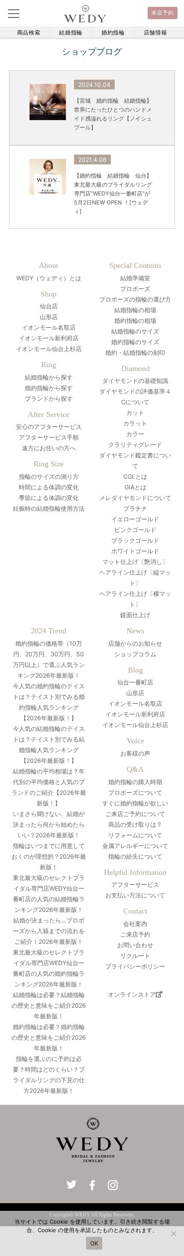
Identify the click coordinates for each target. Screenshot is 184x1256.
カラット (135, 423)
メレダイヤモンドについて (135, 497)
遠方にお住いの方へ (49, 447)
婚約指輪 (113, 32)
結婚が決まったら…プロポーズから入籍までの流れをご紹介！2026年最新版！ (49, 931)
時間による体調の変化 (49, 487)
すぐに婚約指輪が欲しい (135, 803)
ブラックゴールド (135, 540)
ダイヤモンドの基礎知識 (135, 380)
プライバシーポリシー (135, 966)
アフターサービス (135, 884)
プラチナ (135, 508)
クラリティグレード (135, 444)
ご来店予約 (135, 934)
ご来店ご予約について (135, 813)
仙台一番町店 (135, 682)
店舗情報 (155, 32)
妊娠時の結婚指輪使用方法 (49, 508)
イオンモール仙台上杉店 (49, 348)
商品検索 (29, 32)
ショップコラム (135, 654)
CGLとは (135, 476)
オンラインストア (132, 994)
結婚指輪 (71, 32)
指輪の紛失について (135, 856)
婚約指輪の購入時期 (135, 781)
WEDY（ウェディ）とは (48, 278)
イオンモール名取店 (49, 327)
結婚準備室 (135, 278)
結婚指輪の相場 (135, 309)
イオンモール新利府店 (49, 338)
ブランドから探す (49, 398)
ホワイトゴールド (135, 551)
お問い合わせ (135, 944)
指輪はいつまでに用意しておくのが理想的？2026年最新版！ (49, 856)
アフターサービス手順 (49, 437)
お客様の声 (135, 753)
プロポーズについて (135, 792)
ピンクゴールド (135, 529)
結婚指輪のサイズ (135, 331)
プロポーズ (135, 288)
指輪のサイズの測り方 (49, 476)
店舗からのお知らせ (135, 643)
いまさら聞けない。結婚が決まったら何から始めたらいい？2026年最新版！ (49, 824)
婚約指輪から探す (49, 387)
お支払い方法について (135, 895)
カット (135, 412)
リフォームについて (135, 835)
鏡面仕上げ (135, 614)
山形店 (49, 316)
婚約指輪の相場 (135, 320)
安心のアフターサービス (49, 426)
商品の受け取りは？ (135, 824)
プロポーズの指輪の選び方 (135, 299)
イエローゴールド (135, 519)
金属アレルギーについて (135, 845)
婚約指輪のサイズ (135, 341)
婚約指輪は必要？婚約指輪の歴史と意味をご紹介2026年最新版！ (49, 1037)
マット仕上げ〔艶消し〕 (135, 561)
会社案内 (135, 923)
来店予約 (162, 12)
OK (94, 1243)
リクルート (135, 955)
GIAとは (135, 487)
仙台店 (49, 306)
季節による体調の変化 (49, 497)
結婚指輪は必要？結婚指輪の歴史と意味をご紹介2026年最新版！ (49, 1005)
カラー (135, 433)
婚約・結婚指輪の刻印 (135, 352)
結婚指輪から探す (49, 377)
